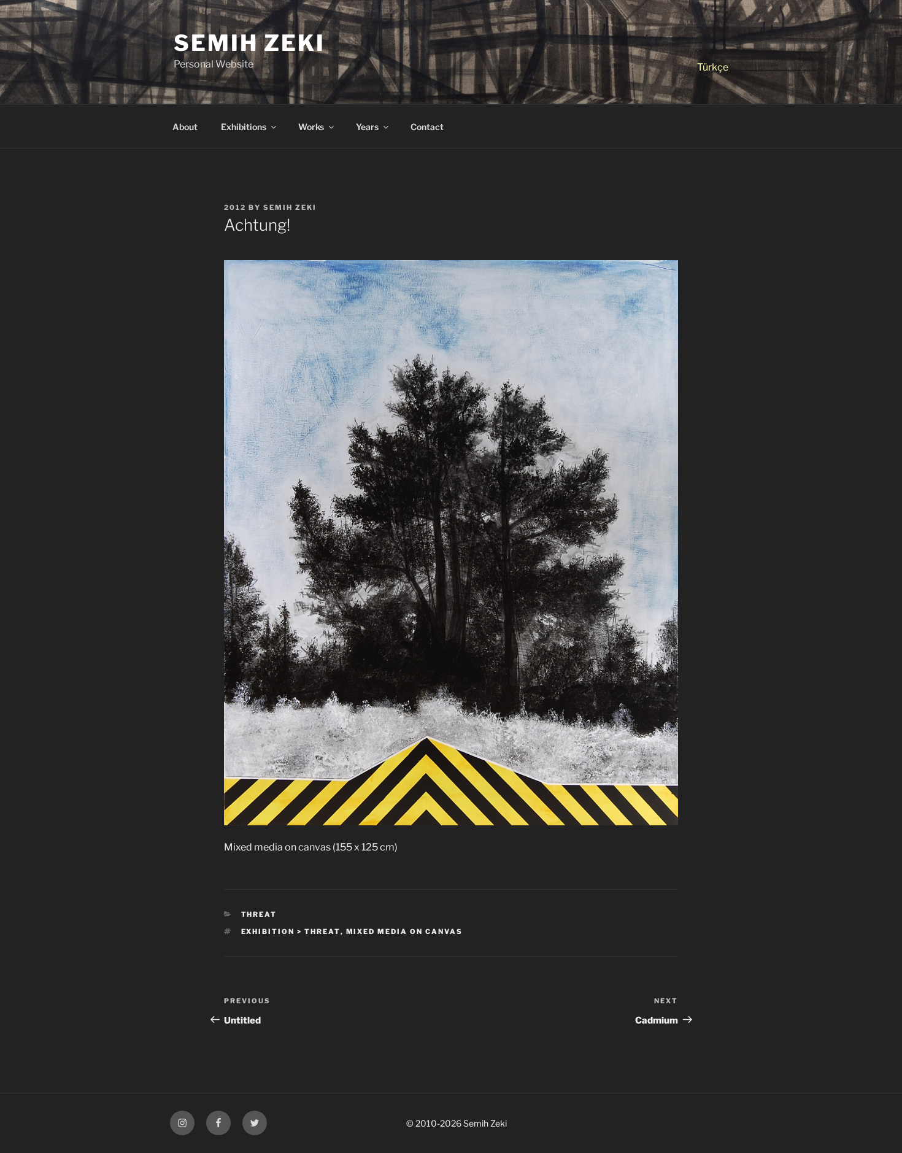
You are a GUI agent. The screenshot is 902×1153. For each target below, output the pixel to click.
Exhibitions (243, 126)
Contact (427, 126)
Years (367, 126)
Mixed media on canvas (404, 931)
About (185, 126)
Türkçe (712, 67)
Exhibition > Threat (291, 931)
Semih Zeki (249, 42)
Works (311, 126)
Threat (259, 914)
